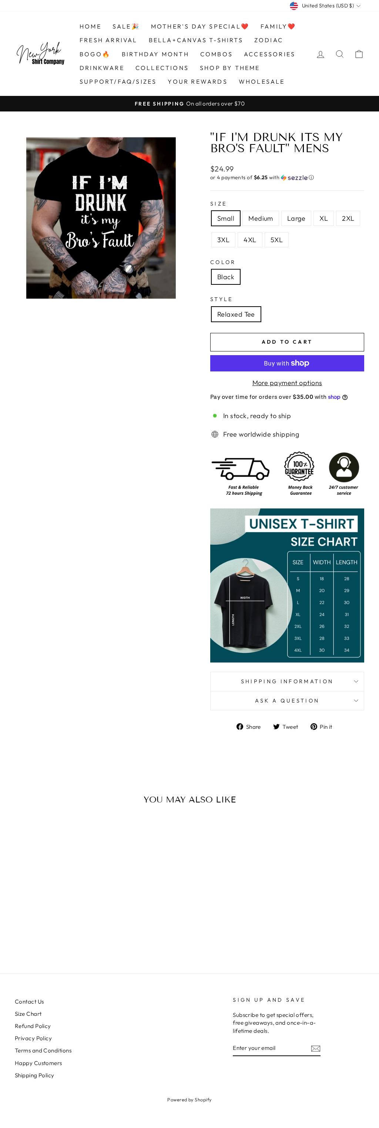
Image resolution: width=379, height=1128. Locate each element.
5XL (277, 240)
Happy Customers (38, 1063)
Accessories (269, 54)
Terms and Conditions (43, 1050)
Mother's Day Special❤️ (200, 26)
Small (225, 218)
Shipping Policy (34, 1075)
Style (221, 299)
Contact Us (29, 1001)
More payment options (287, 382)
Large (296, 218)
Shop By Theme (230, 67)
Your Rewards (197, 81)
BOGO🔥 (95, 54)
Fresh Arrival (109, 40)
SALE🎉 (126, 26)
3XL (223, 240)
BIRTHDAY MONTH (155, 54)
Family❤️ (278, 26)
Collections (162, 67)
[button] (287, 177)
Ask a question (287, 700)
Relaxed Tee (236, 314)
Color (223, 262)
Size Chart (28, 1013)
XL (323, 218)
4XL (250, 240)
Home (90, 26)
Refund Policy (33, 1025)
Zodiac (268, 40)
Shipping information (287, 681)
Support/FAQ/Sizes (118, 81)
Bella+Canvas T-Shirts (196, 40)
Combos (216, 54)
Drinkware (102, 67)
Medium (260, 218)
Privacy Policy (33, 1038)
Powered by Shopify (189, 1099)
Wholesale (262, 81)
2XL (348, 218)
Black (225, 277)
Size (218, 203)
